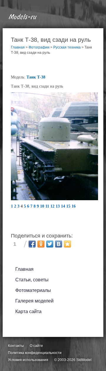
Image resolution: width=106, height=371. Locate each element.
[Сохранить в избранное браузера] (67, 244)
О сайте (36, 346)
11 (47, 206)
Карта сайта (28, 311)
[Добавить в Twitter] (49, 244)
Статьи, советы (32, 279)
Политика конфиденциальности (35, 353)
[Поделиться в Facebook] (32, 244)
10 (42, 206)
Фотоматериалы (33, 290)
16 (74, 206)
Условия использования (28, 360)
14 (63, 206)
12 (53, 206)
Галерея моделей (34, 300)
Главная (24, 269)
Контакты (16, 346)
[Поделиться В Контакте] (58, 244)
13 (58, 206)
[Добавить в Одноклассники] (40, 244)
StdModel (84, 360)
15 (69, 206)
